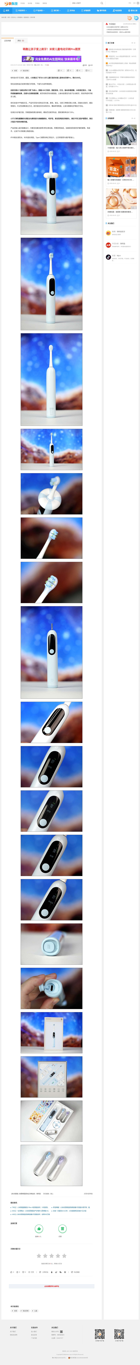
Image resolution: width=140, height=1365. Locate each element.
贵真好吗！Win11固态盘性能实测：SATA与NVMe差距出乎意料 (121, 57)
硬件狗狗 (103, 10)
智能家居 (26, 17)
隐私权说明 (13, 1335)
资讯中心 (13, 17)
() (48, 65)
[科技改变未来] (9, 3)
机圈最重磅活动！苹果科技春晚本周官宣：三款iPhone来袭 (121, 78)
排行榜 (56, 10)
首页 (7, 10)
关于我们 (13, 1331)
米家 (14, 70)
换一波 (133, 43)
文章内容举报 (88, 1194)
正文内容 (7, 41)
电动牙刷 (24, 70)
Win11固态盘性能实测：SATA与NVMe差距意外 (120, 30)
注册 (134, 3)
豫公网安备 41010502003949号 (79, 1358)
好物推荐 (87, 10)
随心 (35, 65)
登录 (130, 3)
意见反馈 (34, 1335)
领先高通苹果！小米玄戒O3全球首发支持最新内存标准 (121, 92)
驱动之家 (134, 10)
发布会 (72, 10)
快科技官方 (60, 1335)
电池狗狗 (118, 10)
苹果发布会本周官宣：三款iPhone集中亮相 (118, 27)
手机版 (22, 3)
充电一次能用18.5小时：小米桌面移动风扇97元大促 (69, 1211)
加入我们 (34, 1331)
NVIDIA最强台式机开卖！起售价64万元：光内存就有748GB (121, 71)
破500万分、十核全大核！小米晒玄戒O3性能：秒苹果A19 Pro (121, 85)
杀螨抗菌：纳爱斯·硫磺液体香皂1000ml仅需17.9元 (121, 111)
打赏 (32, 1272)
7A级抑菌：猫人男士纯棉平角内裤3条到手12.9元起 (121, 148)
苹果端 (37, 3)
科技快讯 (21, 10)
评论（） (21, 41)
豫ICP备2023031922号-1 (59, 1358)
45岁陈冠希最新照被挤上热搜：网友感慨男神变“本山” (121, 64)
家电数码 (20, 17)
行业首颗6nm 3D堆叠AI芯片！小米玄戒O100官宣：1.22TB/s (120, 99)
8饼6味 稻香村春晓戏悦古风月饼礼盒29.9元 (121, 105)
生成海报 (77, 1272)
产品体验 (39, 10)
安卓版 (30, 3)
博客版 (45, 3)
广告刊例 (34, 1338)
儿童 (34, 1311)
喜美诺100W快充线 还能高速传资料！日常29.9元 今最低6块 (121, 50)
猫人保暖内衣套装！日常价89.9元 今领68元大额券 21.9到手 (121, 180)
